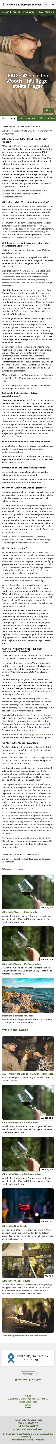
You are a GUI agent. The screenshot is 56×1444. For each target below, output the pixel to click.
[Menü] (52, 4)
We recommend (27, 118)
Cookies (40, 1439)
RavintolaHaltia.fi (33, 237)
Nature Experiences (28, 1402)
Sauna (28, 1405)
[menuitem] (46, 5)
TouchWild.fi (42, 218)
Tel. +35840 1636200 (28, 1426)
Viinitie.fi (30, 388)
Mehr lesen (28, 1373)
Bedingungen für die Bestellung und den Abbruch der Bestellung (28, 1435)
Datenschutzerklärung (22, 1439)
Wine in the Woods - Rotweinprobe (19, 11)
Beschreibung (8, 118)
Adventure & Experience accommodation (28, 1399)
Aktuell (28, 1396)
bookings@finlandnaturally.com (38, 734)
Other (28, 1408)
